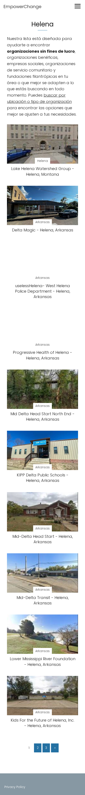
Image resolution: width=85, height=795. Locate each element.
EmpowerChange (22, 6)
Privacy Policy (14, 787)
